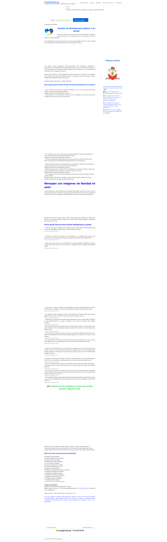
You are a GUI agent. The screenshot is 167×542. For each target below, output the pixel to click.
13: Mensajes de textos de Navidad (53, 476)
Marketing (98, 2)
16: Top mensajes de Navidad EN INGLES (54, 481)
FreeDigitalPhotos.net (83, 488)
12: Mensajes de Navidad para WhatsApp (54, 474)
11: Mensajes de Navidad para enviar (53, 473)
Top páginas (119, 2)
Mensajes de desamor (108, 2)
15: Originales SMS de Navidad (51, 480)
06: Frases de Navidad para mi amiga (53, 465)
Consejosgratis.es (51, 2)
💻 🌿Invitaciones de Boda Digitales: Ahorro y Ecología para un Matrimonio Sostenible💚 (112, 111)
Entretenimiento (84, 2)
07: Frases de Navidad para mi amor (53, 466)
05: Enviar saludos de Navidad (51, 463)
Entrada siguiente (88, 527)
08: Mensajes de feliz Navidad (51, 468)
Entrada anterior (51, 527)
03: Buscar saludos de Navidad (52, 459)
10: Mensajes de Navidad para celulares (54, 471)
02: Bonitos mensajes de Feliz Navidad (53, 458)
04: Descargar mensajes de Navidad (53, 461)
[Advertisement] (69, 54)
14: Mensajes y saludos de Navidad (53, 478)
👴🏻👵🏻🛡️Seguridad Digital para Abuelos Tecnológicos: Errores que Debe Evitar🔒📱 (112, 88)
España (92, 2)
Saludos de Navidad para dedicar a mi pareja (76, 29)
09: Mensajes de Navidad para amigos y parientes (56, 469)
